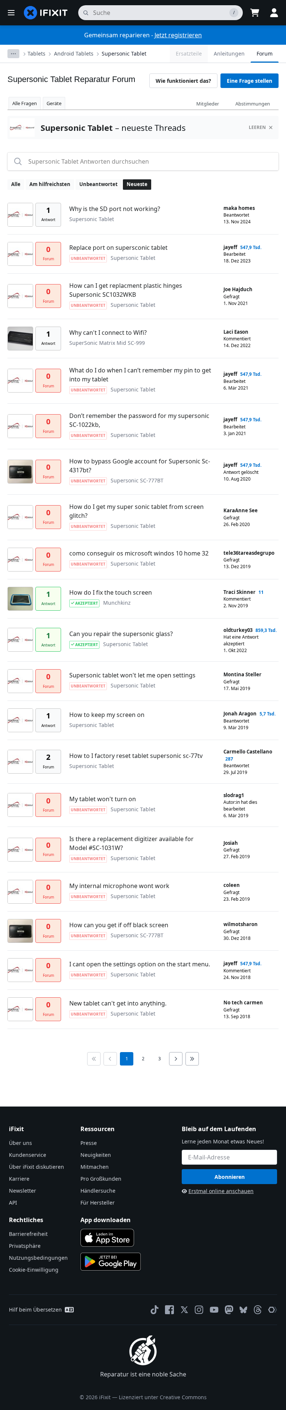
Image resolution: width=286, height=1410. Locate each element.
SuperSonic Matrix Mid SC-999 (107, 342)
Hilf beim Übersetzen (35, 1309)
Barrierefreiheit (28, 1233)
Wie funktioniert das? (183, 80)
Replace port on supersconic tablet (118, 247)
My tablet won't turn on (102, 799)
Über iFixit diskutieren (36, 1166)
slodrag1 (233, 795)
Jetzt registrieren (178, 35)
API (13, 1202)
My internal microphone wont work (119, 886)
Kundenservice (27, 1154)
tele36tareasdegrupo (248, 553)
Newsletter (22, 1190)
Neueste (137, 184)
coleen (231, 885)
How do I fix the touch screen (110, 592)
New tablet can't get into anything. (117, 1003)
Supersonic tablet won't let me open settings (132, 675)
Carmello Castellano (247, 751)
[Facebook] (169, 1309)
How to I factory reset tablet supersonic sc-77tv (136, 756)
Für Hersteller (97, 1202)
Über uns (20, 1142)
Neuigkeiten (95, 1154)
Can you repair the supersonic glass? (121, 634)
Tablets (36, 53)
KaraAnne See (240, 510)
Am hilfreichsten (49, 184)
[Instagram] (199, 1309)
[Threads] (257, 1309)
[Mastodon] (229, 1309)
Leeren (257, 127)
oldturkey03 (237, 630)
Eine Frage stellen (249, 80)
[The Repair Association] (272, 1309)
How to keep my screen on (106, 715)
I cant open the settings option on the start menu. (139, 964)
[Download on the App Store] (107, 1238)
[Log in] (274, 12)
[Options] (13, 53)
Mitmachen (94, 1166)
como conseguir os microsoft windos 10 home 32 (139, 553)
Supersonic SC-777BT (137, 480)
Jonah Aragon (240, 713)
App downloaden (105, 1220)
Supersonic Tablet (124, 53)
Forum (265, 53)
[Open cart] (254, 12)
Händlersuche (97, 1190)
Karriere (19, 1178)
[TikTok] (154, 1309)
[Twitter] (184, 1309)
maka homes (239, 208)
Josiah (230, 843)
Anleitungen (229, 53)
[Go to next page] (175, 1059)
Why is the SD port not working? (114, 209)
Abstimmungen (252, 103)
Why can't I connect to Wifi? (108, 332)
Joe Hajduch (237, 289)
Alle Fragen (24, 103)
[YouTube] (214, 1309)
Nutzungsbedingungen (38, 1257)
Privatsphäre (25, 1245)
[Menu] (11, 12)
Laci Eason (235, 331)
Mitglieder (207, 103)
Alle (15, 184)
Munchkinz (117, 602)
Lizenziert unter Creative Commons (163, 1397)
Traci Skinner (239, 592)
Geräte (54, 103)
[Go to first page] (94, 1059)
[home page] (46, 12)
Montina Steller (242, 674)
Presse (88, 1142)
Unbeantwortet (98, 184)
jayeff (230, 247)
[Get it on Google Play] (110, 1262)
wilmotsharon (240, 924)
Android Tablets (73, 53)
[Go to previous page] (110, 1059)
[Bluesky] (243, 1310)
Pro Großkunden (100, 1178)
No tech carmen (243, 1002)
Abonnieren (229, 1176)
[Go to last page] (192, 1059)
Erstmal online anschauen (221, 1191)
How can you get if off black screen (118, 925)
